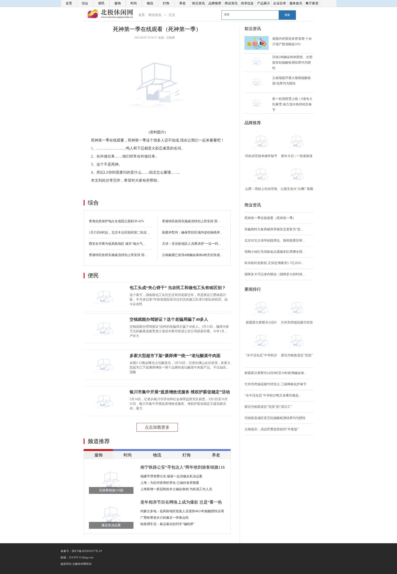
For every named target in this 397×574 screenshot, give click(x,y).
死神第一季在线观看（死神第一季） (270, 218)
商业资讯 (231, 3)
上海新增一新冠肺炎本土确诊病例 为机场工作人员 (176, 489)
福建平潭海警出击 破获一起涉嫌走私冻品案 (171, 476)
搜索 (287, 15)
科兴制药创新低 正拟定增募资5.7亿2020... (274, 263)
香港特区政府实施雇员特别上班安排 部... (118, 255)
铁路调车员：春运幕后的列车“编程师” (167, 524)
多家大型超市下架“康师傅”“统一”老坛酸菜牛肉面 (175, 355)
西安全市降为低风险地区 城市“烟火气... (117, 243)
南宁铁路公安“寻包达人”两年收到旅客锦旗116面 (182, 467)
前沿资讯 (198, 3)
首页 (69, 3)
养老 (182, 3)
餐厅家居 (312, 3)
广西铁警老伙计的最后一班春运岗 (164, 517)
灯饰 (166, 3)
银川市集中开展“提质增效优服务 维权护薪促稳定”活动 (180, 392)
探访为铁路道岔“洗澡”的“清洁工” (268, 406)
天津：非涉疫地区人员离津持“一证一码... (191, 243)
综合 (85, 3)
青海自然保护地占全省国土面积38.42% (116, 221)
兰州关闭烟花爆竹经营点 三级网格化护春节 (275, 384)
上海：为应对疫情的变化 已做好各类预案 (169, 482)
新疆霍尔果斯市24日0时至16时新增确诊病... (275, 373)
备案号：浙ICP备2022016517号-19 (81, 551)
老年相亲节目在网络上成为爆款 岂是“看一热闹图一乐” (181, 502)
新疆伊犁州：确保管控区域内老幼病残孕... (192, 232)
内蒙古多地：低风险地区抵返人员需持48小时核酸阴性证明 (182, 511)
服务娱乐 (295, 3)
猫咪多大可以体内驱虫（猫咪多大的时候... (274, 274)
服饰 (117, 3)
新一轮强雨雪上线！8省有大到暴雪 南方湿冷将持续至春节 (292, 104)
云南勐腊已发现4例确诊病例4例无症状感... (192, 255)
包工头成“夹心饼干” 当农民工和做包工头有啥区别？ (178, 287)
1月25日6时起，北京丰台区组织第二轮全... (119, 232)
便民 (101, 3)
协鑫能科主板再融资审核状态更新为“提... (273, 229)
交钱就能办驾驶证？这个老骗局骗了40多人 (169, 319)
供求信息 (247, 3)
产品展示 (263, 3)
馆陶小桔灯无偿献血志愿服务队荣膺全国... (274, 251)
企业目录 (279, 3)
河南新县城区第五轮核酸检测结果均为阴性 (275, 418)
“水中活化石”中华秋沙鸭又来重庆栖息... (272, 395)
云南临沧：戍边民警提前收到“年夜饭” (271, 429)
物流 (150, 3)
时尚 (133, 3)
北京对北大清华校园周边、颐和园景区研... (274, 240)
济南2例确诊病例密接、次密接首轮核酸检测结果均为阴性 (292, 62)
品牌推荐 (214, 3)
